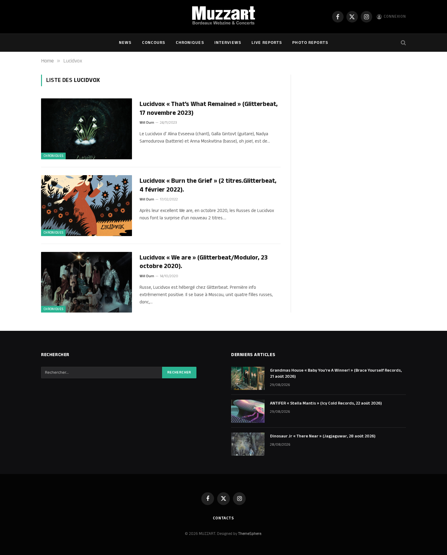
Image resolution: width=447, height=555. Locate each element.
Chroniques (190, 43)
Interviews (227, 43)
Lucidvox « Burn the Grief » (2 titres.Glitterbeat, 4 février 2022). (208, 185)
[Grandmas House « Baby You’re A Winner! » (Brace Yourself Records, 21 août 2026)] (248, 378)
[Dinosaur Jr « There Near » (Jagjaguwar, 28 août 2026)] (248, 444)
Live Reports (266, 43)
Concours (153, 43)
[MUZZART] (223, 17)
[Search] (403, 43)
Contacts (223, 518)
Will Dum (147, 122)
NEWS (125, 43)
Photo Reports (310, 43)
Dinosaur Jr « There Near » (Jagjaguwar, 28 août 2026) (323, 436)
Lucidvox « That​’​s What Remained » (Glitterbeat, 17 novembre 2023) (209, 108)
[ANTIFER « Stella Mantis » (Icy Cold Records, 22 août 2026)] (248, 411)
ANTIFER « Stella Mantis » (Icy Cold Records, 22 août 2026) (326, 403)
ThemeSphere (249, 533)
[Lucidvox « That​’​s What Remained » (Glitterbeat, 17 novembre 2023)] (86, 128)
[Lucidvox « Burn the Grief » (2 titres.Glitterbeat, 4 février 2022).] (86, 205)
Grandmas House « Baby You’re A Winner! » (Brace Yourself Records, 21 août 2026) (336, 373)
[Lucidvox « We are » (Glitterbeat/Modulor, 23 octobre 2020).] (86, 282)
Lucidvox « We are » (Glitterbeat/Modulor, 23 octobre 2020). (204, 262)
